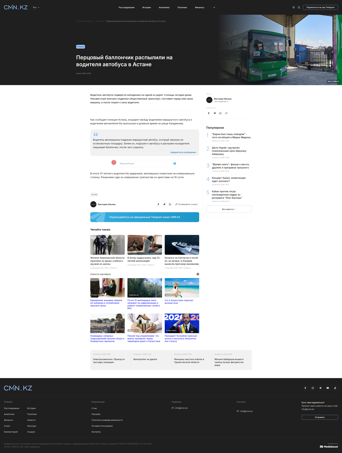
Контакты (96, 432)
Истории (146, 7)
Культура (31, 426)
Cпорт (7, 426)
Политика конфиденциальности (107, 420)
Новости (31, 420)
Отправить (320, 417)
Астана (94, 194)
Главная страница (84, 21)
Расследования (126, 7)
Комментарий (11, 432)
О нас (94, 408)
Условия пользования (102, 426)
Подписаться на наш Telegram (320, 7)
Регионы (99, 21)
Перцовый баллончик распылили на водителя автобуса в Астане (136, 21)
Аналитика (164, 7)
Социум (31, 432)
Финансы (199, 7)
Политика (182, 7)
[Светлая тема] (293, 7)
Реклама (96, 414)
